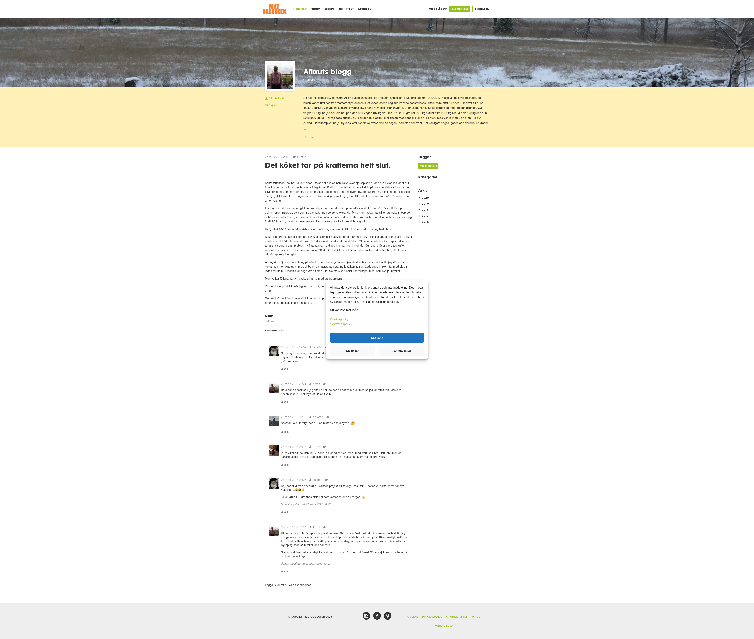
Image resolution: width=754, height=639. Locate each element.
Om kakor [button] (352, 350)
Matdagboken (428, 166)
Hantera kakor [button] (401, 350)
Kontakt (475, 616)
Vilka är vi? (438, 9)
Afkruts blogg (327, 71)
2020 (423, 197)
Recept (329, 9)
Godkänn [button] (377, 337)
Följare (272, 105)
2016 (423, 222)
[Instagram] (366, 616)
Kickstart (346, 9)
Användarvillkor (456, 616)
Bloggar (300, 9)
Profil (276, 98)
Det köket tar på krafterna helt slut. (328, 165)
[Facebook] (377, 616)
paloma (269, 321)
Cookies (412, 616)
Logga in (482, 9)
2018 (423, 209)
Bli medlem (460, 9)
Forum (315, 9)
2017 (423, 216)
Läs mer (308, 137)
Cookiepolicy (339, 319)
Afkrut (316, 384)
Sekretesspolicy (432, 616)
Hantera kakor (444, 625)
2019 (423, 204)
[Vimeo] (388, 616)
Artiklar (364, 9)
